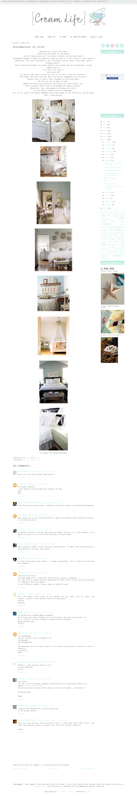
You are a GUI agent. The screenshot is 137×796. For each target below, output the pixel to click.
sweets (104, 256)
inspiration (35, 460)
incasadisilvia (24, 662)
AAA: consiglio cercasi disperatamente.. (113, 174)
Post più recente (20, 768)
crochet (105, 224)
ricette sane (106, 253)
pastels (111, 251)
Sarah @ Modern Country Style (30, 720)
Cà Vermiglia (116, 211)
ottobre (108, 148)
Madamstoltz (105, 215)
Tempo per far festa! (112, 167)
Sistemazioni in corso (113, 170)
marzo (107, 198)
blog (122, 215)
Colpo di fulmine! (111, 184)
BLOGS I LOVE (96, 37)
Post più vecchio (87, 768)
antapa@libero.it (40, 786)
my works (112, 245)
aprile (108, 195)
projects (120, 251)
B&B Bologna (105, 211)
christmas (119, 217)
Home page (53, 768)
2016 (105, 124)
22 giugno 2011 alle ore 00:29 (38, 679)
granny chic (111, 232)
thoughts (118, 255)
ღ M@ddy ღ (22, 679)
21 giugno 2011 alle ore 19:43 (37, 633)
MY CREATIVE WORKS (78, 37)
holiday (114, 235)
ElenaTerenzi (23, 706)
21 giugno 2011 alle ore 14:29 (42, 544)
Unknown (21, 484)
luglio (108, 157)
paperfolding (119, 249)
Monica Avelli (23, 544)
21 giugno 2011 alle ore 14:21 (37, 529)
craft (121, 219)
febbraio (108, 201)
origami (112, 247)
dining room (107, 230)
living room (114, 239)
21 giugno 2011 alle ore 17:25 (36, 573)
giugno (108, 160)
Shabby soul (22, 612)
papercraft (105, 249)
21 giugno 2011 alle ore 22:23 (43, 662)
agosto (108, 154)
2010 (105, 208)
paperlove (104, 251)
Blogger (89, 791)
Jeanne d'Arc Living (115, 213)
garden (103, 232)
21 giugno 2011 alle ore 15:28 (37, 558)
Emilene (21, 558)
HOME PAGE (39, 37)
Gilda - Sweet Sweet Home (28, 502)
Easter (103, 213)
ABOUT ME (51, 37)
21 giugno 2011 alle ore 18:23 (40, 612)
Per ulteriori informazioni (121, 1)
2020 (105, 121)
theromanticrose (24, 515)
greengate (120, 232)
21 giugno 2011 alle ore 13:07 (42, 471)
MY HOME (62, 37)
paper (122, 247)
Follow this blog (112, 78)
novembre (108, 145)
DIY (123, 211)
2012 (105, 136)
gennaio (108, 204)
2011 (105, 140)
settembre (109, 151)
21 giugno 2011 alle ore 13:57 (51, 502)
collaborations (107, 219)
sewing (115, 253)
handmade (104, 234)
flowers (119, 229)
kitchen (104, 239)
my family (114, 242)
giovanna (21, 593)
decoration (117, 227)
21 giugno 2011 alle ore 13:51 (37, 484)
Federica (21, 633)
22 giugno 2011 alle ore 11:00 (41, 706)
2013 (105, 133)
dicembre (108, 142)
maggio (108, 192)
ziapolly (21, 529)
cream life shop (112, 222)
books (103, 217)
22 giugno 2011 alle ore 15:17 (55, 720)
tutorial (104, 258)
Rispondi (21, 477)
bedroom (26, 460)
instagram (120, 237)
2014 (105, 131)
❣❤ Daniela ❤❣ (23, 471)
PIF (105, 181)
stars (122, 253)
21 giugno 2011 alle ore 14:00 (43, 515)
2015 (105, 127)
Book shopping (109, 178)
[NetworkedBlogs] (112, 75)
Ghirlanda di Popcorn (65, 791)
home (122, 234)
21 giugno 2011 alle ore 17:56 (37, 593)
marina (20, 573)
